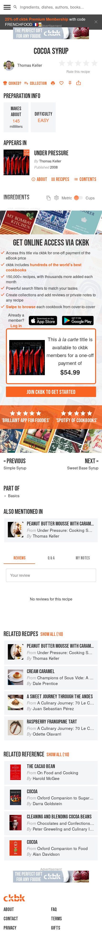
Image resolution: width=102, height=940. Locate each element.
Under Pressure (51, 153)
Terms (56, 919)
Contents (87, 179)
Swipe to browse (21, 306)
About (42, 179)
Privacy (10, 928)
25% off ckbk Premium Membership (36, 19)
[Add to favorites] (61, 83)
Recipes (62, 179)
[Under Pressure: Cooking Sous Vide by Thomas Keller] (27, 341)
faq (54, 909)
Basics (13, 495)
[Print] (53, 83)
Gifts (55, 928)
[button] (15, 7)
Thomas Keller (29, 65)
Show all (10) (51, 634)
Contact (11, 919)
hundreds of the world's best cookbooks (43, 267)
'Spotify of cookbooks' (76, 420)
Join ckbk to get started (51, 392)
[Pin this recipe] (70, 83)
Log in (16, 325)
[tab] (19, 558)
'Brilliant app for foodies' (26, 420)
